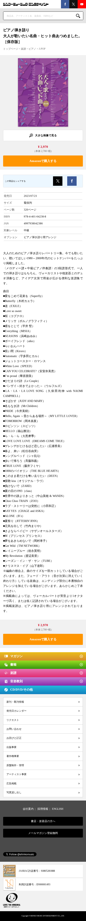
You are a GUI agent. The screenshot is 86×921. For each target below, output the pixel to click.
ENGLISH (57, 808)
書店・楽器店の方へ (43, 821)
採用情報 (42, 808)
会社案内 (28, 808)
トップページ (10, 48)
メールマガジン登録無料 (43, 833)
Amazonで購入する (43, 161)
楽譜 (23, 48)
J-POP (42, 48)
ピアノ (32, 48)
